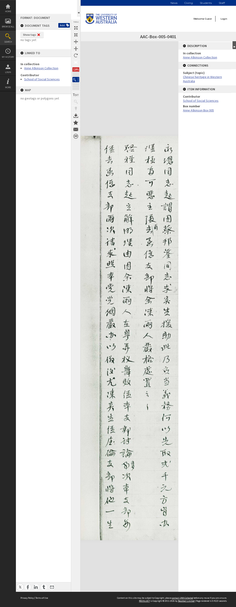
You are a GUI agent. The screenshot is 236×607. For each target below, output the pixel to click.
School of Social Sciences (42, 79)
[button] (75, 79)
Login (8, 72)
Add (62, 25)
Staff (222, 3)
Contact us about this (75, 129)
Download (75, 115)
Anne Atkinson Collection (41, 68)
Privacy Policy (27, 597)
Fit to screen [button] (75, 34)
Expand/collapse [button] (234, 45)
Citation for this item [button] (75, 136)
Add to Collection (75, 122)
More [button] (8, 87)
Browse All (8, 26)
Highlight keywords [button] (75, 108)
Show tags (29, 34)
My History (8, 56)
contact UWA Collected (182, 597)
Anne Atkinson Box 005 (198, 110)
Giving (188, 3)
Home (8, 11)
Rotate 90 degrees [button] (75, 55)
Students (206, 3)
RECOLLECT (144, 600)
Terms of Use (41, 597)
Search (8, 41)
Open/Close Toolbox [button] (78, 8)
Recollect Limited (186, 600)
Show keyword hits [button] (75, 101)
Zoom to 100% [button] (75, 62)
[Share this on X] (20, 584)
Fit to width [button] (75, 41)
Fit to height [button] (75, 48)
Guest (208, 18)
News (174, 3)
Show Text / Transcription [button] (75, 94)
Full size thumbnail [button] (75, 27)
